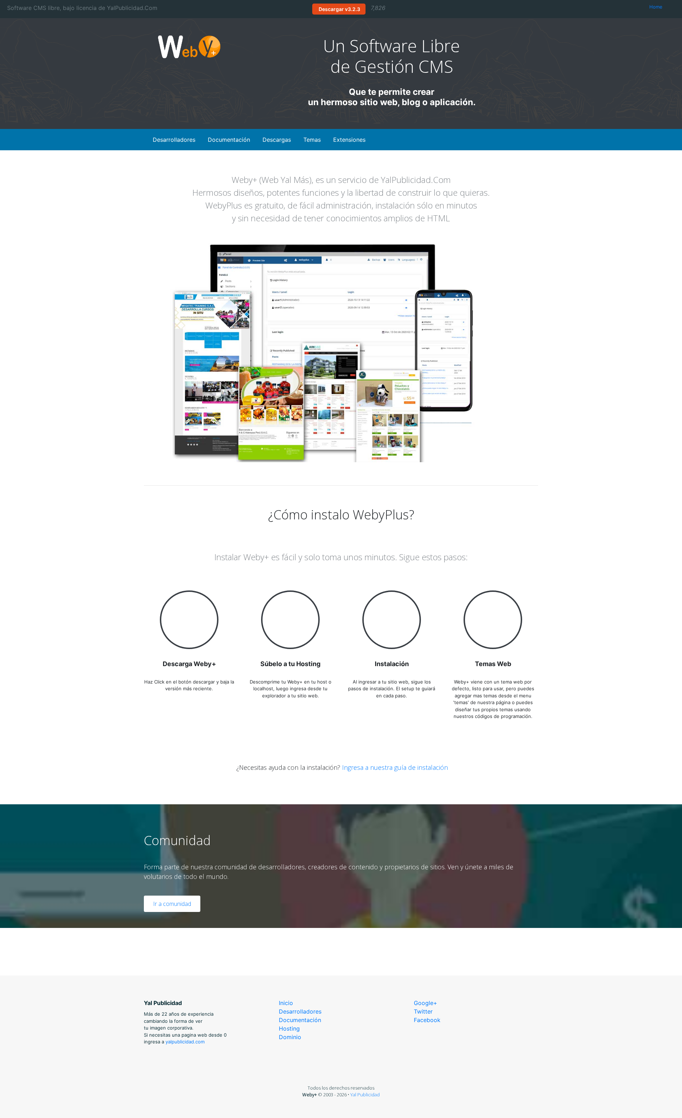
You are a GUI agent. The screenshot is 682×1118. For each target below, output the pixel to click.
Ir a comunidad (172, 904)
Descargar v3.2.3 (339, 9)
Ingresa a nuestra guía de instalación (395, 767)
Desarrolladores (174, 139)
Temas (312, 139)
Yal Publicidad (365, 1094)
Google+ (425, 1002)
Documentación (229, 139)
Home (655, 7)
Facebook (427, 1020)
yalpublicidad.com (185, 1041)
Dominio (290, 1037)
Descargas (276, 139)
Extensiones (349, 139)
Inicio (286, 1002)
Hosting (289, 1028)
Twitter (423, 1011)
